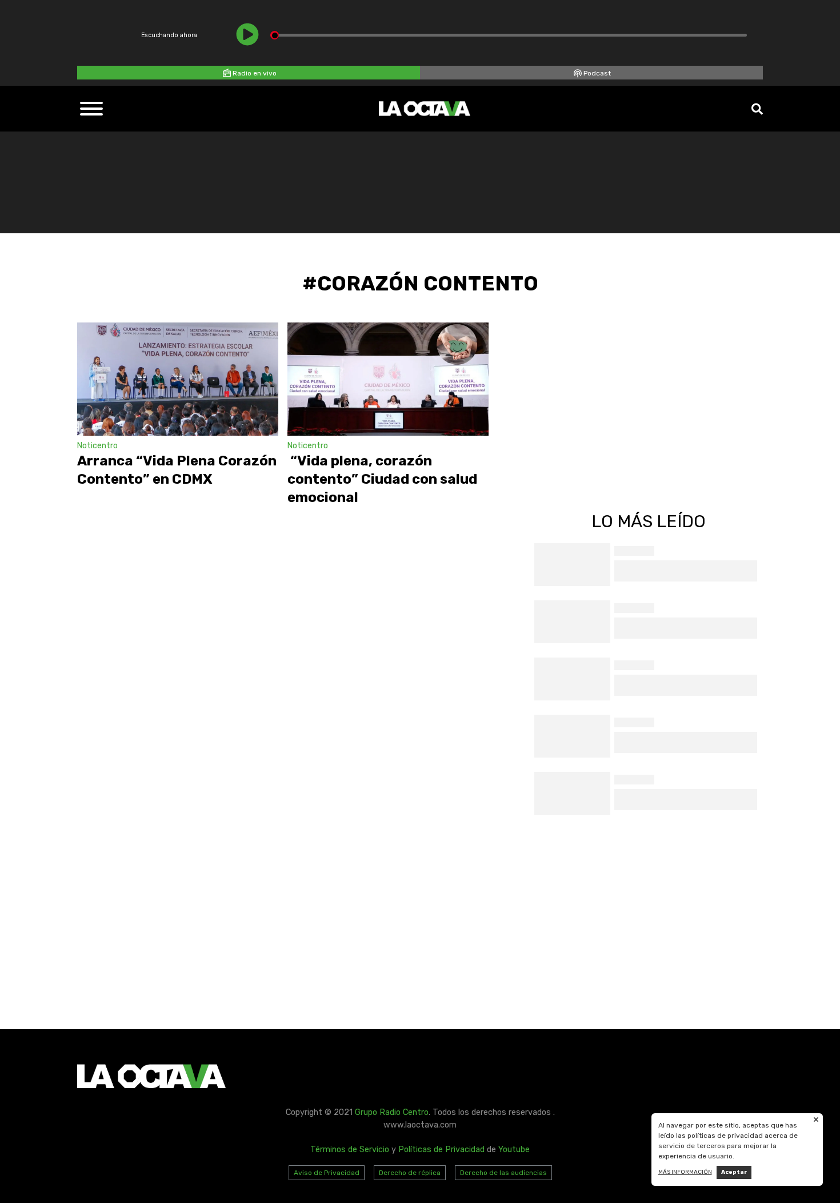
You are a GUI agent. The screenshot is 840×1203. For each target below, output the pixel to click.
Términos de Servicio (349, 1149)
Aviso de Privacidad (326, 1173)
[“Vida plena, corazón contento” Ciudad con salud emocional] (388, 379)
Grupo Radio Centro (392, 1112)
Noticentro (97, 446)
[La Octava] (424, 109)
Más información (685, 1172)
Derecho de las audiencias (503, 1173)
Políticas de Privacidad (441, 1149)
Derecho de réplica (410, 1173)
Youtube (514, 1149)
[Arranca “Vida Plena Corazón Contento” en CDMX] (177, 379)
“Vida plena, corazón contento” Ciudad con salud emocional (382, 479)
